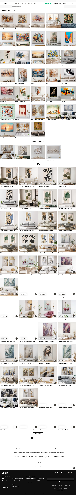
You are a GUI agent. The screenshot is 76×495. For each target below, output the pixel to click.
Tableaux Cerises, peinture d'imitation (27, 274)
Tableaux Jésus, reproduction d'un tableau (46, 363)
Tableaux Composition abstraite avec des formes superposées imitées (65, 274)
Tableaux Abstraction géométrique (7, 274)
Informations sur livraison (6, 485)
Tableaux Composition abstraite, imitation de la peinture (8, 385)
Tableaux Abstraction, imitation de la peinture (46, 385)
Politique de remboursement (17, 478)
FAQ (3, 478)
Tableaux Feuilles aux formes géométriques (27, 208)
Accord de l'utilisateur (30, 482)
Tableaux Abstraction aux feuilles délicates (65, 208)
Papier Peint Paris (15, 486)
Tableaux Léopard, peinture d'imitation (46, 274)
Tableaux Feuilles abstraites (63, 186)
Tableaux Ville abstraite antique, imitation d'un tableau (27, 363)
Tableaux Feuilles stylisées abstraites (8, 407)
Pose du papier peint (5, 487)
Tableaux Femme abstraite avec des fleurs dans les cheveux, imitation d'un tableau (27, 385)
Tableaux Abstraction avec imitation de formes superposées (8, 297)
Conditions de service (40, 478)
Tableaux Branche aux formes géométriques (8, 186)
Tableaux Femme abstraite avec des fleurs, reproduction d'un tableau (46, 429)
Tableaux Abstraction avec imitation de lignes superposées (8, 363)
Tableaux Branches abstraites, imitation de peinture (27, 407)
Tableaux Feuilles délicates (44, 208)
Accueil (36, 466)
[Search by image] (61, 6)
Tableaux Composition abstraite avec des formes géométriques (27, 319)
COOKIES (38, 480)
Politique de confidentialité (31, 478)
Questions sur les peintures (7, 482)
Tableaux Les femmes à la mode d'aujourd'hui (8, 230)
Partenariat (38, 482)
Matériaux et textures (6, 480)
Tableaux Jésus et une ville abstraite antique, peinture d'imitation (27, 297)
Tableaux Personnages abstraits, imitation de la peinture (65, 385)
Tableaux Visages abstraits (44, 186)
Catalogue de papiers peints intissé (17, 483)
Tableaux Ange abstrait (63, 252)
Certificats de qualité (16, 480)
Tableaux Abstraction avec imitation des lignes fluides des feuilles (65, 341)
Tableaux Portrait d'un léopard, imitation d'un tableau (27, 341)
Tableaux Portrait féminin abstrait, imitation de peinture (46, 407)
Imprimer (27, 480)
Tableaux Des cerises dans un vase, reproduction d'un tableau (46, 319)
